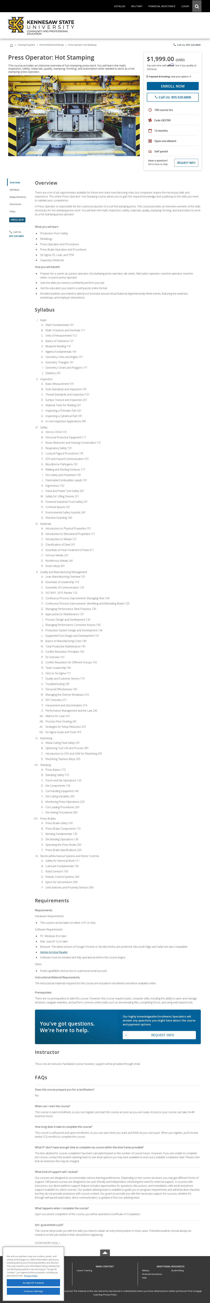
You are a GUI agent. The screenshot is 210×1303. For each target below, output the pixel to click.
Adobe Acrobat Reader (54, 952)
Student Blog (177, 1270)
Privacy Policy (110, 1294)
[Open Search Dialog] (196, 6)
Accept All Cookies (33, 1282)
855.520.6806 (16, 236)
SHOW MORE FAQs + (47, 1243)
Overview (15, 182)
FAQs (12, 211)
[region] (33, 1274)
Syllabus (14, 189)
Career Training (84, 1270)
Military (145, 1270)
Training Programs (26, 44)
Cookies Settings (33, 1291)
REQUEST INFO (186, 163)
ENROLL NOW (173, 86)
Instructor (16, 204)
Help (144, 1277)
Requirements (18, 196)
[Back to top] (105, 1265)
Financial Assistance (152, 1274)
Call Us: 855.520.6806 (186, 44)
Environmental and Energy (52, 44)
